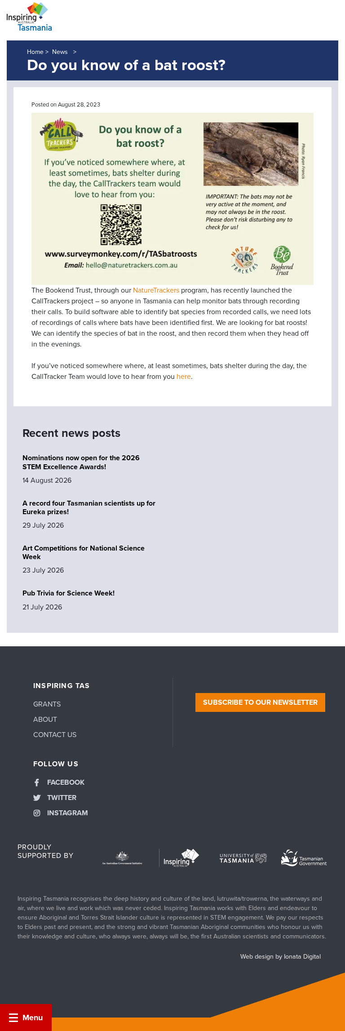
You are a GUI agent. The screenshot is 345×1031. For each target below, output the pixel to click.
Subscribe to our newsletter (260, 702)
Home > (38, 52)
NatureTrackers (156, 290)
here (184, 376)
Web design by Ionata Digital (280, 956)
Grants (47, 704)
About (45, 719)
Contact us (54, 734)
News (61, 52)
